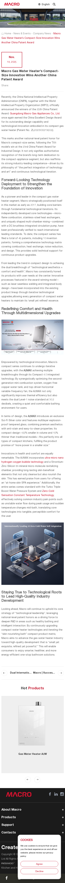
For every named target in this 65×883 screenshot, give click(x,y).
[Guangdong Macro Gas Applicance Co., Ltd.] (11, 4)
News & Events (22, 34)
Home (8, 34)
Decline (39, 871)
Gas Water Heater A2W (32, 754)
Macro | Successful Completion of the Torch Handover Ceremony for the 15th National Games (48, 673)
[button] (28, 780)
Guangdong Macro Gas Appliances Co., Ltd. (35, 114)
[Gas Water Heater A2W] (32, 723)
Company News (42, 34)
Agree (39, 864)
